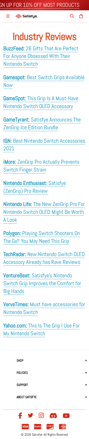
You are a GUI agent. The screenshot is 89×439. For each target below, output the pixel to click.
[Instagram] (42, 416)
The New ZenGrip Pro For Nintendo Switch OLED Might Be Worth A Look (44, 212)
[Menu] (7, 16)
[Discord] (54, 416)
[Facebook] (20, 416)
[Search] (72, 16)
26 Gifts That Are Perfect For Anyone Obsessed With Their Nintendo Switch (40, 56)
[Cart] (81, 16)
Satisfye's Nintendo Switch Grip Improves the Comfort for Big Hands (42, 283)
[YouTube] (67, 416)
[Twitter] (31, 416)
